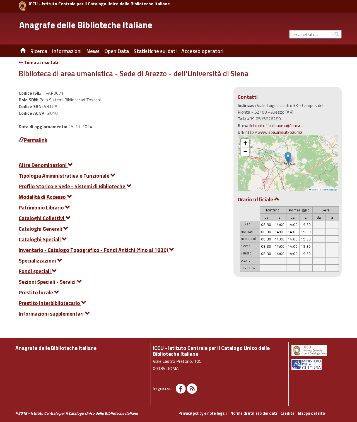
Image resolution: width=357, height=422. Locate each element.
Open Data (116, 51)
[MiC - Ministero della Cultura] (316, 364)
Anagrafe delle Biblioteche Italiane (85, 25)
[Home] (18, 51)
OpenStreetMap (329, 189)
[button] (287, 157)
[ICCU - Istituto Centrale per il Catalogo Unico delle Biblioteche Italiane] (22, 6)
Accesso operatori (202, 51)
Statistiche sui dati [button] (155, 51)
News (93, 51)
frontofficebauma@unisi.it (278, 125)
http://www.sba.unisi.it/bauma (273, 132)
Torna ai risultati (40, 62)
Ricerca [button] (38, 51)
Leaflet (315, 189)
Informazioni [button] (66, 51)
